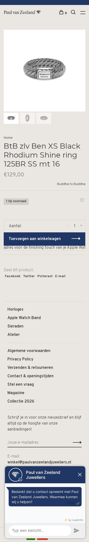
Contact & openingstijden (30, 376)
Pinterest (45, 276)
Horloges (15, 309)
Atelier (13, 334)
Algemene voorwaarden (28, 351)
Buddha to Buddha (71, 184)
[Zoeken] (74, 13)
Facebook (13, 276)
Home (8, 138)
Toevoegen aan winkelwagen (35, 239)
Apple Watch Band (24, 318)
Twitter (29, 276)
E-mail (60, 276)
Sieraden (15, 326)
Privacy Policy (20, 359)
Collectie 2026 (20, 401)
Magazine (15, 393)
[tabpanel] (44, 70)
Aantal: (15, 226)
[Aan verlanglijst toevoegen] (82, 201)
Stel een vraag (20, 384)
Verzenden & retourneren (30, 367)
